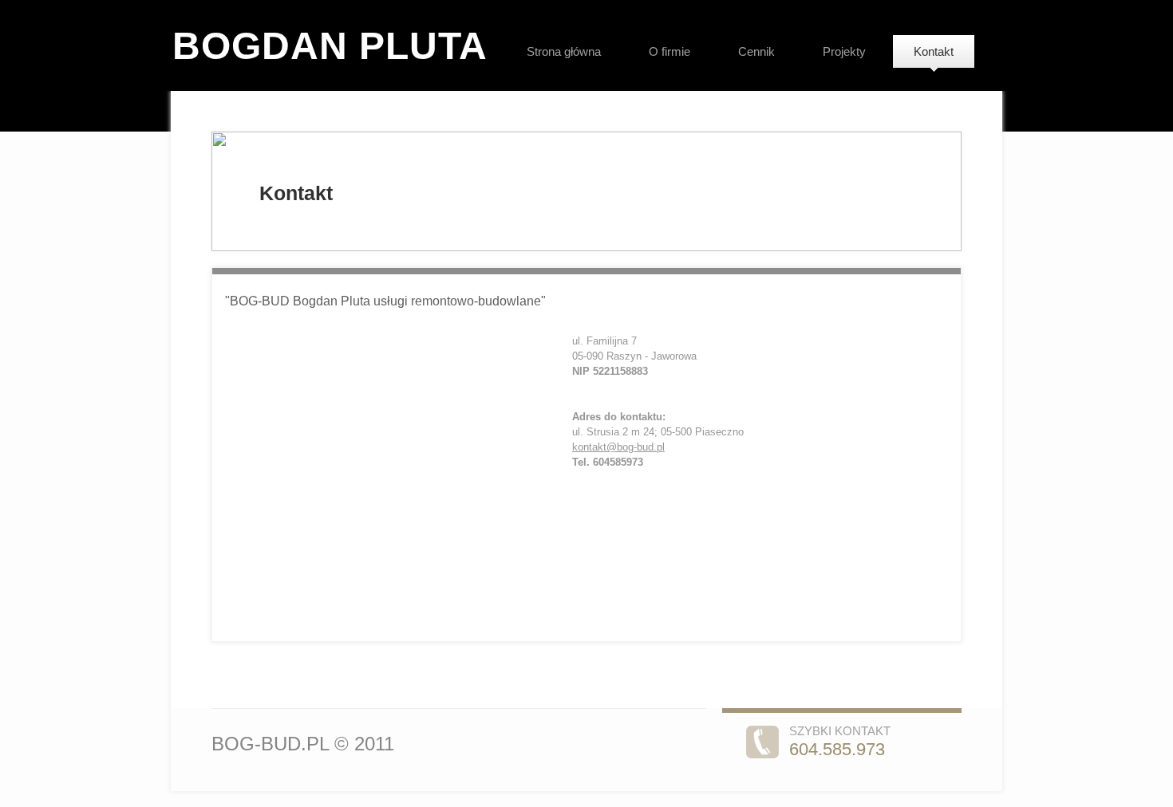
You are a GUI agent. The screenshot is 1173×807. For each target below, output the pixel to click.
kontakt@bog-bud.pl (618, 447)
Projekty (844, 51)
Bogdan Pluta (330, 46)
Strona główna (564, 51)
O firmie (669, 51)
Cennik (756, 51)
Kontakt (934, 51)
